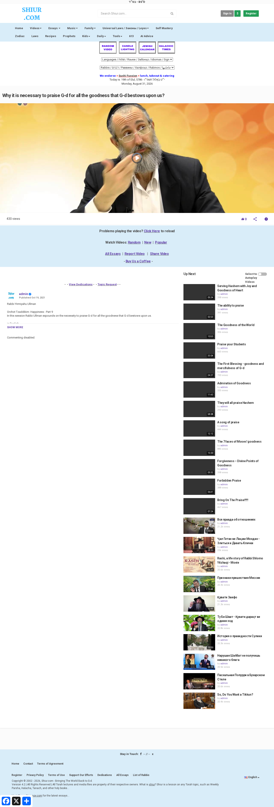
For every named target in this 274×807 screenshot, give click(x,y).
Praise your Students (231, 344)
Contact (28, 763)
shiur (152, 784)
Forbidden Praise (229, 480)
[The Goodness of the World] (199, 331)
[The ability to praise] (199, 312)
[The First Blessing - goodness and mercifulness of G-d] (199, 370)
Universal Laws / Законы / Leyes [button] (125, 28)
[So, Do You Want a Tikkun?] (199, 701)
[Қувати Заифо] (199, 603)
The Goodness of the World (235, 325)
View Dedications (80, 284)
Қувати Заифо (227, 597)
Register (251, 13)
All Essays (113, 254)
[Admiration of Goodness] (199, 389)
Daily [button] (100, 36)
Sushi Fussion (128, 75)
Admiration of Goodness (234, 383)
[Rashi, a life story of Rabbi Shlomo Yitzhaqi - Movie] (199, 564)
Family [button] (89, 28)
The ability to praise (230, 305)
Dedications (104, 775)
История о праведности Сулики (239, 636)
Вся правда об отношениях (236, 519)
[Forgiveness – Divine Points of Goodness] (199, 467)
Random (134, 242)
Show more (15, 327)
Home (19, 28)
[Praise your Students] (199, 350)
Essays (53, 28)
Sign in (227, 13)
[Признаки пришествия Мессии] (199, 584)
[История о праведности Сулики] (199, 642)
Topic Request (107, 284)
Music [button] (71, 28)
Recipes (50, 36)
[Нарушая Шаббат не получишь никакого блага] (199, 662)
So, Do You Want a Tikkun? (235, 694)
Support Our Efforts (81, 775)
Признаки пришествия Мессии (238, 577)
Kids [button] (85, 36)
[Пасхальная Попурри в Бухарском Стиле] (199, 681)
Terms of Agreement (50, 763)
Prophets (69, 36)
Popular (161, 242)
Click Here (152, 231)
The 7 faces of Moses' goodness (239, 441)
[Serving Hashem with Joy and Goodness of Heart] (199, 292)
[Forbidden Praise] (199, 487)
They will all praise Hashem (235, 402)
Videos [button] (34, 28)
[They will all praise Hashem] (199, 409)
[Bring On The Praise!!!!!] (199, 506)
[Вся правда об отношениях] (199, 526)
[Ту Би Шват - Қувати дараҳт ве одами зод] (199, 623)
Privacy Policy (35, 775)
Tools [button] (116, 36)
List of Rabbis (141, 775)
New (147, 242)
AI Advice (146, 36)
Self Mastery (164, 28)
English (253, 777)
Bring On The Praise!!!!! (232, 500)
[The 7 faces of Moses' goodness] (199, 448)
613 (131, 36)
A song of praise (228, 422)
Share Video (159, 254)
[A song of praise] (199, 428)
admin (23, 294)
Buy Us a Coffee (138, 261)
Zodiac (20, 36)
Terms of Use (56, 775)
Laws (34, 36)
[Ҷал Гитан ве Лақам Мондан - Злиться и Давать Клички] (199, 545)
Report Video (135, 254)
